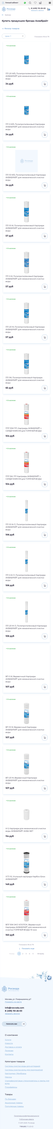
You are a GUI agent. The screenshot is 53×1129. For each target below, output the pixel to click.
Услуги (8, 1040)
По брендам (10, 1099)
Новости (9, 1043)
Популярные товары (14, 1106)
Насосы (8, 1077)
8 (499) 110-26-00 (13, 1011)
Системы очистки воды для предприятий (24, 1070)
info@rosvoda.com (14, 1008)
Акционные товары (14, 1103)
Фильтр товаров (11, 28)
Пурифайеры (11, 1087)
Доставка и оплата (13, 1047)
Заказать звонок (37, 10)
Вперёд (40, 954)
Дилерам (9, 1051)
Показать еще (27, 949)
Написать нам (11, 1024)
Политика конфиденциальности (26, 1116)
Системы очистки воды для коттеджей (22, 1066)
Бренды (8, 15)
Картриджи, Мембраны (15, 1073)
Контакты (9, 1054)
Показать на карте (13, 1002)
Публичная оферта (26, 1119)
